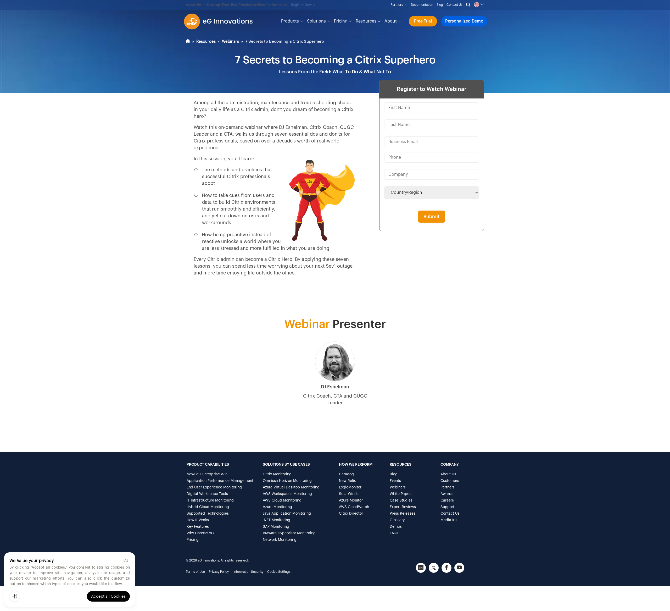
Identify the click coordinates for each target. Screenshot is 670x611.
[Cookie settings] (14, 596)
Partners (398, 4)
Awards (446, 494)
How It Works (198, 520)
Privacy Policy (219, 571)
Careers (447, 500)
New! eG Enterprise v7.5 (207, 474)
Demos (396, 527)
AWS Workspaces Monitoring (287, 494)
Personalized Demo (464, 21)
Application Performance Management (220, 481)
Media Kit (448, 520)
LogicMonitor (350, 487)
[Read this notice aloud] (125, 561)
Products (290, 21)
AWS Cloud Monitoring (282, 500)
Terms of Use (195, 571)
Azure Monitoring (277, 507)
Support (447, 507)
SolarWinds (349, 494)
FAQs (394, 533)
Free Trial (423, 21)
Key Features (198, 527)
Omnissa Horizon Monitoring (287, 481)
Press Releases (402, 513)
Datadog (346, 474)
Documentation (422, 4)
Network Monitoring (280, 540)
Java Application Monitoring (287, 513)
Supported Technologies (208, 513)
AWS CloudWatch (354, 507)
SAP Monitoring (276, 527)
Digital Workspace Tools (207, 494)
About (391, 21)
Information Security (248, 571)
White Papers (401, 494)
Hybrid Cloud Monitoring (208, 507)
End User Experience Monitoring (214, 487)
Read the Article (318, 5)
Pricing (341, 21)
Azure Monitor (351, 500)
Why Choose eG (200, 533)
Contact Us (454, 4)
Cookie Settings (279, 571)
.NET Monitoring (276, 520)
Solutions (317, 21)
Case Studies (401, 500)
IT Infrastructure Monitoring (210, 500)
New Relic (347, 481)
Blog (440, 4)
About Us (448, 474)
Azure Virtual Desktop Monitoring (291, 487)
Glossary (397, 520)
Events (395, 481)
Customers (449, 481)
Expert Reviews (403, 507)
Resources (366, 21)
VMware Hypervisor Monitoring (289, 533)
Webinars (230, 41)
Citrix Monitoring (277, 474)
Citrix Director (351, 513)
